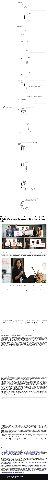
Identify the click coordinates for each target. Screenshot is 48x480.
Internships (22, 201)
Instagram (24, 181)
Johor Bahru (24, 191)
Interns (24, 121)
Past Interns (26, 124)
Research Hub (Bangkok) (26, 207)
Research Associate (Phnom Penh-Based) (31, 200)
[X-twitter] (32, 476)
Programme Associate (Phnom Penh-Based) (31, 199)
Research (20, 132)
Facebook (24, 180)
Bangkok (24, 187)
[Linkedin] (38, 476)
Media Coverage (22, 146)
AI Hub (24, 112)
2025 (23, 147)
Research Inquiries (23, 133)
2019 (28, 130)
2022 (28, 127)
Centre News (22, 163)
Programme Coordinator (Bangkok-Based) (31, 189)
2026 (23, 164)
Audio (21, 178)
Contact (21, 205)
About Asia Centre (23, 110)
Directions (21, 206)
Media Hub (24, 113)
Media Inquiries (22, 145)
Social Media (22, 179)
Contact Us (20, 204)
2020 (28, 129)
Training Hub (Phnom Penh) (27, 210)
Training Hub (25, 115)
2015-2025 (24, 165)
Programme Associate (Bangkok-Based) (30, 188)
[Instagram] (36, 476)
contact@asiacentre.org (40, 470)
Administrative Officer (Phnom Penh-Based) (31, 198)
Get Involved (20, 185)
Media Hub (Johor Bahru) (26, 209)
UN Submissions (22, 140)
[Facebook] (34, 476)
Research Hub (25, 114)
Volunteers (21, 202)
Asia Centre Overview (26, 111)
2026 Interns (27, 122)
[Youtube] (40, 476)
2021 (28, 128)
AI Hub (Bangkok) (25, 208)
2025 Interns (27, 123)
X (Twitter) (24, 183)
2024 (28, 125)
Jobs (21, 186)
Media (19, 144)
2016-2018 (29, 131)
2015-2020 (26, 171)
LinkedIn (24, 182)
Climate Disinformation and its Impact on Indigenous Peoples (29, 142)
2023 (28, 126)
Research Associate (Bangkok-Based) (30, 190)
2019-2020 (26, 162)
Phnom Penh (24, 197)
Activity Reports (22, 134)
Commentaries (22, 141)
